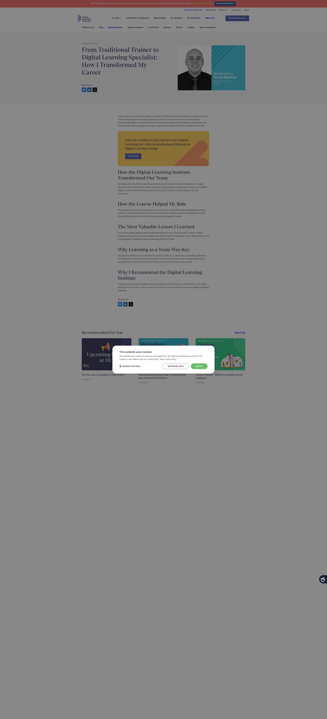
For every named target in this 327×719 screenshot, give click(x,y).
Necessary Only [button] (176, 366)
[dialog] (163, 359)
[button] (129, 366)
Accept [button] (199, 366)
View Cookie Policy (168, 359)
